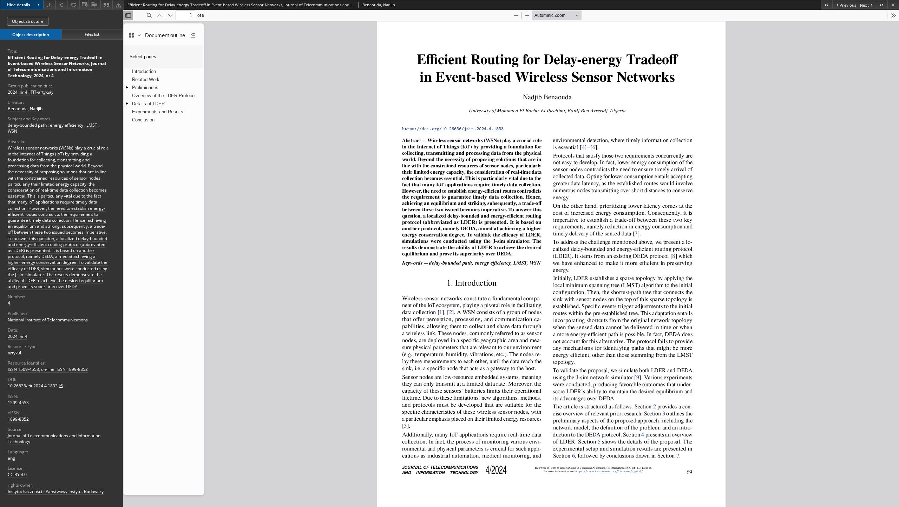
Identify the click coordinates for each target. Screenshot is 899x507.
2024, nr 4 (17, 336)
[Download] (49, 4)
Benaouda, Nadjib (25, 109)
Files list (92, 34)
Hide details (18, 5)
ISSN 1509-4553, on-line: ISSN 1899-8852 (48, 369)
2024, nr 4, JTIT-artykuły (30, 92)
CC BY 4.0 (17, 475)
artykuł (14, 353)
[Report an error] (118, 4)
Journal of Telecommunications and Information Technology (54, 439)
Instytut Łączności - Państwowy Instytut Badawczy (56, 491)
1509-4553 (18, 403)
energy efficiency (66, 125)
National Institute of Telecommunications (48, 320)
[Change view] (84, 4)
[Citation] (106, 4)
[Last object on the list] (881, 4)
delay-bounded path (27, 125)
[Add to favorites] (74, 4)
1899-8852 (18, 419)
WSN (12, 131)
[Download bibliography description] (94, 5)
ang (11, 458)
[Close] (893, 4)
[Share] (61, 4)
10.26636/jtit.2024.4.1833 (33, 386)
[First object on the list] (826, 4)
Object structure (28, 21)
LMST (91, 125)
